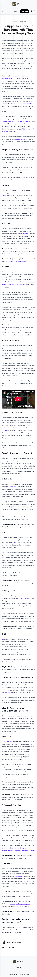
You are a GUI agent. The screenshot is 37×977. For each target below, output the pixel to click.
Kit (3, 639)
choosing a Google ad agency (20, 904)
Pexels (27, 350)
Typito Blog (15, 974)
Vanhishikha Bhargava (14, 942)
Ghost (27, 974)
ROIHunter (13, 487)
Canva (4, 195)
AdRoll (14, 542)
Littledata (19, 876)
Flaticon (25, 261)
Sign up (18, 967)
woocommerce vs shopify (22, 104)
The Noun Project (14, 261)
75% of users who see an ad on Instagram (16, 121)
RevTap (9, 742)
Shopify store (20, 139)
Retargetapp (23, 598)
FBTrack (8, 692)
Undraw (25, 234)
